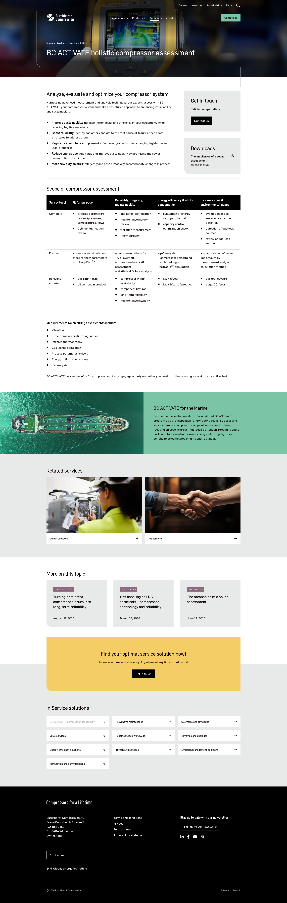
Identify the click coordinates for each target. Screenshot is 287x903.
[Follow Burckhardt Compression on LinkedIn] (182, 837)
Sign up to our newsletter (200, 826)
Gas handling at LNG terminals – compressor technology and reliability (140, 601)
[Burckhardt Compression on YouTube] (195, 837)
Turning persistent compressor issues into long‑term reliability (72, 601)
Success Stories (63, 589)
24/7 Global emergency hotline (67, 868)
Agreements (155, 538)
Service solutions (70, 707)
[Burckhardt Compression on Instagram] (202, 837)
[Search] (238, 5)
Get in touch (143, 674)
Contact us (230, 17)
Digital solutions (59, 538)
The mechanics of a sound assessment (208, 599)
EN (227, 5)
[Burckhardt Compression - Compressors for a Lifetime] (60, 17)
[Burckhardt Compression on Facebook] (188, 837)
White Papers (129, 589)
